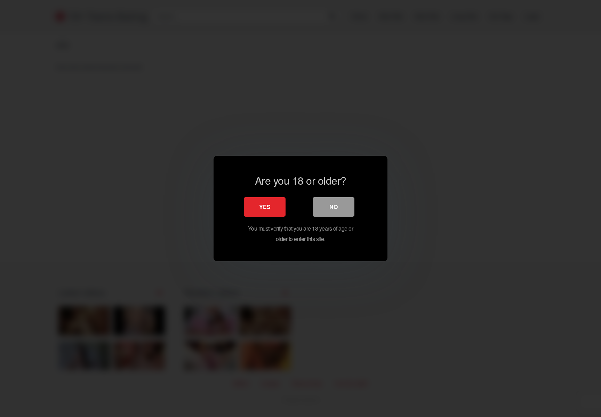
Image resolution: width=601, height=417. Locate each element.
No (333, 207)
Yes (265, 207)
